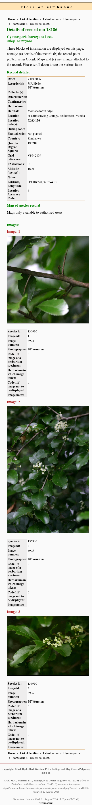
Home (11, 19)
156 (37, 120)
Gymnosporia (71, 19)
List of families (29, 19)
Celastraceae (51, 19)
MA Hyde (34, 83)
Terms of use (46, 803)
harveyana (19, 24)
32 (29, 120)
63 (33, 120)
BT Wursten (36, 87)
